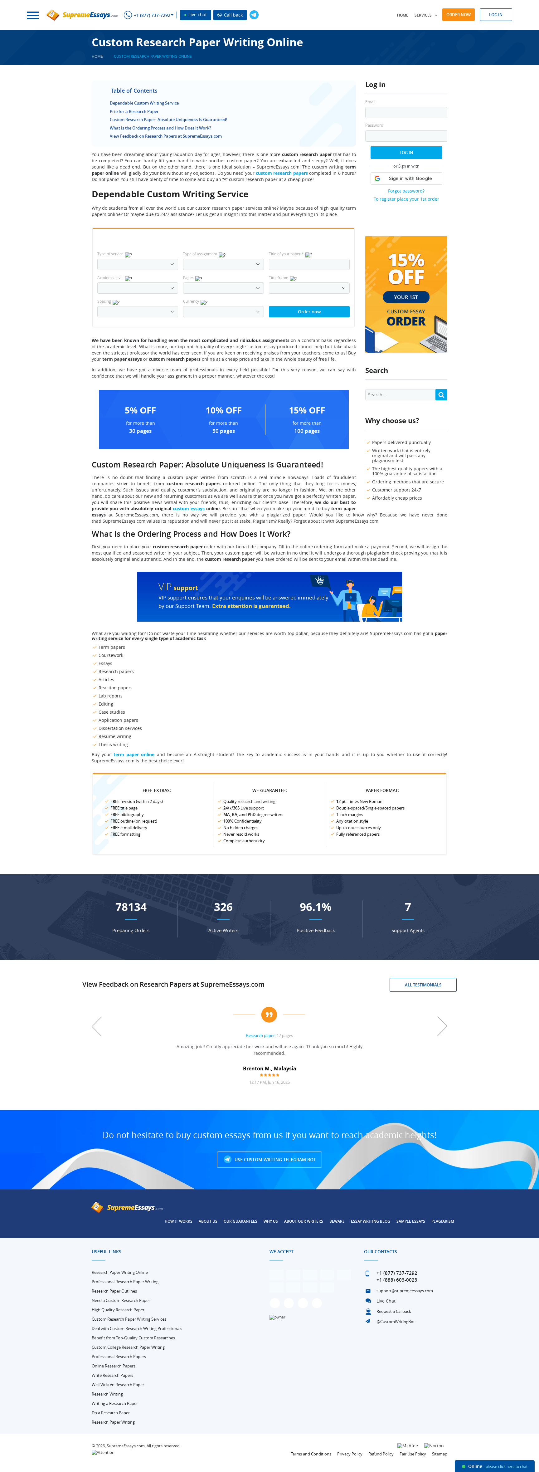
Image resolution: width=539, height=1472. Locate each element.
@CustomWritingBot (395, 1321)
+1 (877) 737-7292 (152, 15)
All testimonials (423, 985)
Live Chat (386, 1301)
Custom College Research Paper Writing (128, 1347)
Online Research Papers (113, 1366)
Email (370, 102)
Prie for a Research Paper (134, 111)
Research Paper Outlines (114, 1291)
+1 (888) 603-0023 (396, 1280)
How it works (178, 1221)
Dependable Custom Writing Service (144, 103)
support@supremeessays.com (404, 1291)
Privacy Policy (349, 1453)
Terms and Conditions (311, 1453)
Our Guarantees (240, 1221)
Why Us (271, 1221)
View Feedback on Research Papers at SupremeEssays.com (166, 136)
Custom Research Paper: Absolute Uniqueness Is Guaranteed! (168, 119)
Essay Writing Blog (370, 1221)
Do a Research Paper (111, 1413)
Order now (458, 14)
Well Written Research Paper (118, 1384)
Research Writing (107, 1394)
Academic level (110, 277)
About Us (208, 1221)
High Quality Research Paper (118, 1310)
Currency (191, 301)
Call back (233, 15)
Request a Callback (393, 1311)
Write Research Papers (112, 1375)
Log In (406, 152)
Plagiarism (442, 1221)
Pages (188, 277)
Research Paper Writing (113, 1422)
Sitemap (439, 1453)
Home (402, 15)
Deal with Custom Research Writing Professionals (137, 1328)
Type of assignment (200, 253)
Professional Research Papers (119, 1356)
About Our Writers (303, 1221)
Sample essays (410, 1221)
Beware (337, 1221)
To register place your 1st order (406, 199)
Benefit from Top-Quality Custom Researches (133, 1338)
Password (374, 125)
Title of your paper (286, 253)
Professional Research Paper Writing (125, 1281)
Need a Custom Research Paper (121, 1300)
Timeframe (278, 277)
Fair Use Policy (413, 1453)
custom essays (189, 508)
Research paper (260, 1035)
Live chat (197, 14)
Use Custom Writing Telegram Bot (274, 1159)
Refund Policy (381, 1453)
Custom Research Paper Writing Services (129, 1319)
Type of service (110, 253)
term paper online (134, 754)
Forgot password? (406, 191)
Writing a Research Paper (115, 1403)
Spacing (104, 301)
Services (423, 15)
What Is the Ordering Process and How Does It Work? (160, 128)
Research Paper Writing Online (120, 1272)
